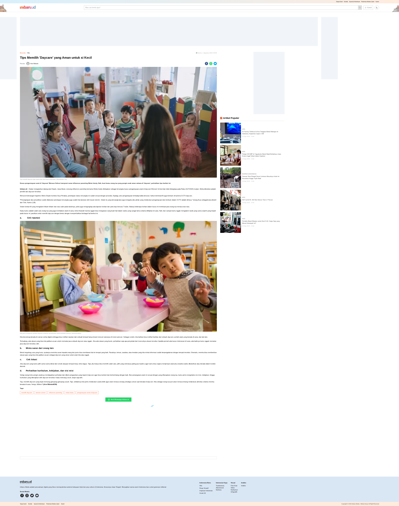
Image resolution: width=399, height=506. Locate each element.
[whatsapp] (210, 63)
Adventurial (220, 488)
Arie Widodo (34, 63)
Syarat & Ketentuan (354, 1)
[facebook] (206, 63)
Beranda (23, 53)
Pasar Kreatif (204, 488)
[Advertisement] (82, 31)
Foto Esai (234, 485)
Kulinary (219, 490)
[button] (377, 8)
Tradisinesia (220, 485)
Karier (377, 1)
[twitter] (215, 63)
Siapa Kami (339, 1)
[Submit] (360, 8)
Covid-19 (203, 493)
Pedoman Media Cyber (367, 1)
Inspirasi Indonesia (206, 490)
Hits (28, 53)
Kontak (346, 1)
